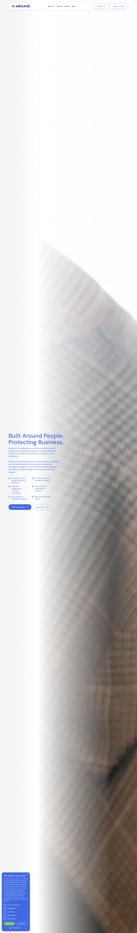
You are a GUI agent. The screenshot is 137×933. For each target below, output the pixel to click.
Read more (7, 901)
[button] (19, 507)
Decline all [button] (22, 923)
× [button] (27, 874)
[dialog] (16, 901)
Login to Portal (118, 6)
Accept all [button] (9, 923)
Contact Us (101, 6)
